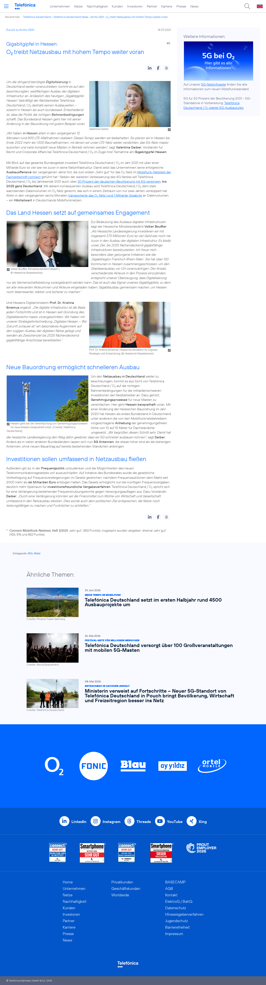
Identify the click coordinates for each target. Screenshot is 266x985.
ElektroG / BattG (178, 901)
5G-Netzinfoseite (213, 84)
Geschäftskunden (125, 888)
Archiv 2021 (97, 17)
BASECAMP (175, 882)
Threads (144, 821)
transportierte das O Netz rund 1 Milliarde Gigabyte (105, 195)
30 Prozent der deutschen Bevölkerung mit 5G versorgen (119, 181)
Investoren (135, 6)
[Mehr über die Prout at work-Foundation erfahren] (201, 853)
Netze (78, 6)
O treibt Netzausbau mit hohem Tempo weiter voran (137, 17)
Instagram (111, 821)
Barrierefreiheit (177, 927)
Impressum (174, 933)
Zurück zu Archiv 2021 (20, 30)
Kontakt (171, 895)
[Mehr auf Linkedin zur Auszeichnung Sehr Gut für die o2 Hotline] (127, 853)
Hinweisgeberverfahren (184, 914)
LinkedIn (78, 821)
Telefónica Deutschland (37, 17)
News (194, 6)
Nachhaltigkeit (97, 6)
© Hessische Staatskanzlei (26, 272)
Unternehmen (60, 6)
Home (68, 882)
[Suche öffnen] (247, 6)
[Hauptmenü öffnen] (6, 6)
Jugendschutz (176, 920)
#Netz (37, 553)
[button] (149, 68)
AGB (169, 888)
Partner (152, 6)
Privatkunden (122, 882)
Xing (203, 821)
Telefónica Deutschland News (70, 17)
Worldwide (120, 895)
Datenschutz (175, 907)
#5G (30, 553)
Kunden (117, 6)
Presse (181, 6)
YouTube (174, 821)
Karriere (166, 6)
